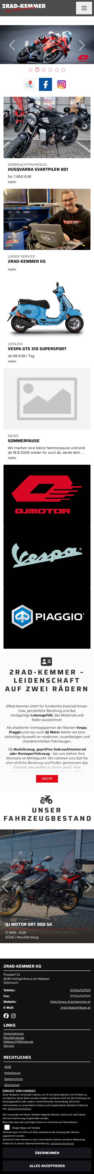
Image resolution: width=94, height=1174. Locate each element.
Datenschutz (13, 1079)
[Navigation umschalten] (84, 8)
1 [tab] (30, 70)
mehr (47, 778)
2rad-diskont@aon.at (76, 1007)
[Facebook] (45, 84)
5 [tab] (57, 70)
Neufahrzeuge (13, 1037)
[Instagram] (61, 84)
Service (8, 1045)
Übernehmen (47, 1153)
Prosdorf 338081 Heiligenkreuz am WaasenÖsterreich (26, 978)
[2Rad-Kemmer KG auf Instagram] (14, 1016)
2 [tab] (37, 70)
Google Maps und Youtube (26, 1128)
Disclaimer (12, 1085)
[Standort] (29, 84)
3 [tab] (44, 70)
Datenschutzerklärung (19, 1109)
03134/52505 (80, 990)
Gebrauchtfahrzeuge (18, 1041)
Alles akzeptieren (47, 1166)
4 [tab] (50, 70)
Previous (12, 45)
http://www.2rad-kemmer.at (70, 1001)
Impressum (12, 1073)
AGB (7, 1066)
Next (82, 45)
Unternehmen (13, 1033)
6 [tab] (63, 70)
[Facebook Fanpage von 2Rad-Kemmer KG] (7, 1016)
